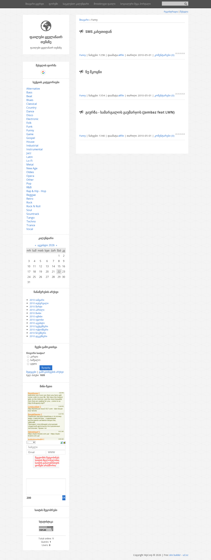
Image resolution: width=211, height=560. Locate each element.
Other (30, 179)
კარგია (34, 356)
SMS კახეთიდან (98, 31)
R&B (29, 187)
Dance (30, 111)
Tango (30, 217)
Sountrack (32, 214)
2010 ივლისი (37, 319)
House (30, 142)
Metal (29, 164)
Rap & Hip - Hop (36, 191)
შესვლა (184, 11)
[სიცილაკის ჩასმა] (64, 442)
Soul (29, 210)
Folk (28, 123)
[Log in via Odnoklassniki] (54, 72)
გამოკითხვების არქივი (51, 371)
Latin (29, 157)
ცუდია (33, 363)
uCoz (185, 555)
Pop (28, 183)
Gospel (30, 138)
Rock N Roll (33, 206)
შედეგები (31, 371)
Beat (29, 96)
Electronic (32, 119)
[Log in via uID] (31, 72)
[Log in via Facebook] (37, 72)
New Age (31, 168)
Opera (30, 176)
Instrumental (34, 149)
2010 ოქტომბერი (39, 329)
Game (29, 134)
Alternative (33, 88)
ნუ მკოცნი (93, 71)
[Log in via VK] (48, 72)
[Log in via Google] (43, 72)
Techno (31, 221)
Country (31, 107)
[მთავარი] (46, 30)
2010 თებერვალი (39, 303)
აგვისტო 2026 (46, 245)
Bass (29, 92)
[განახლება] (61, 442)
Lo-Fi (29, 161)
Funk (29, 126)
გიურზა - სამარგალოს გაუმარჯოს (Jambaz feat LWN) (130, 112)
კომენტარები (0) (164, 55)
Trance (30, 225)
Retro (29, 198)
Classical (31, 104)
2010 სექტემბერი (39, 326)
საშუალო (35, 360)
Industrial (32, 145)
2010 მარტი (36, 306)
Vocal (29, 229)
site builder (175, 555)
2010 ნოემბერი (38, 332)
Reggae (31, 195)
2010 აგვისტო (37, 323)
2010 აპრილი (37, 309)
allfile (121, 55)
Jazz (28, 153)
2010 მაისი (35, 313)
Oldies (30, 172)
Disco (29, 115)
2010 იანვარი (37, 299)
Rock (29, 202)
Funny (82, 55)
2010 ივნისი (36, 316)
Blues (29, 100)
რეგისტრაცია (171, 11)
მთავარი (84, 19)
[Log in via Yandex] (60, 72)
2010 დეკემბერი (38, 336)
